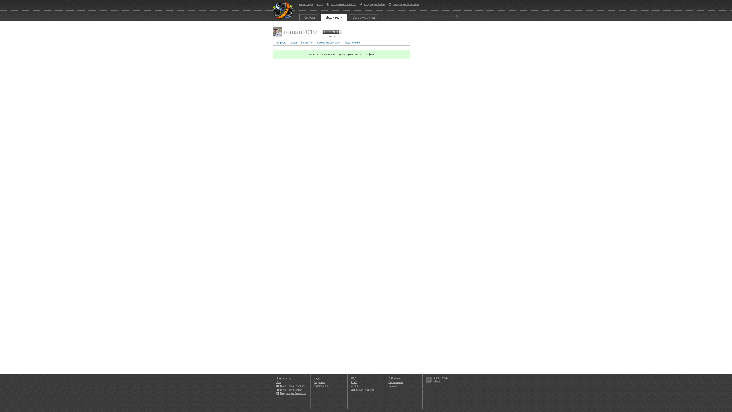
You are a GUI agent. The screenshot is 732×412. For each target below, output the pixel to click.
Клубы (309, 17)
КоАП (354, 382)
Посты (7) (307, 42)
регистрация (306, 4)
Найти (457, 16)
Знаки (354, 386)
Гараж (293, 42)
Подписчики (352, 42)
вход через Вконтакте (406, 4)
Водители (334, 17)
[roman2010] (277, 32)
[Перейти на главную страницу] (283, 10)
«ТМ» (436, 381)
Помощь (393, 386)
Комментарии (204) (329, 42)
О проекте (394, 378)
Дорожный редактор (362, 389)
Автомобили (364, 17)
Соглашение (395, 382)
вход (320, 4)
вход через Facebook (343, 4)
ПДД (353, 378)
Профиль (280, 42)
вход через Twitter (374, 4)
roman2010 (300, 31)
